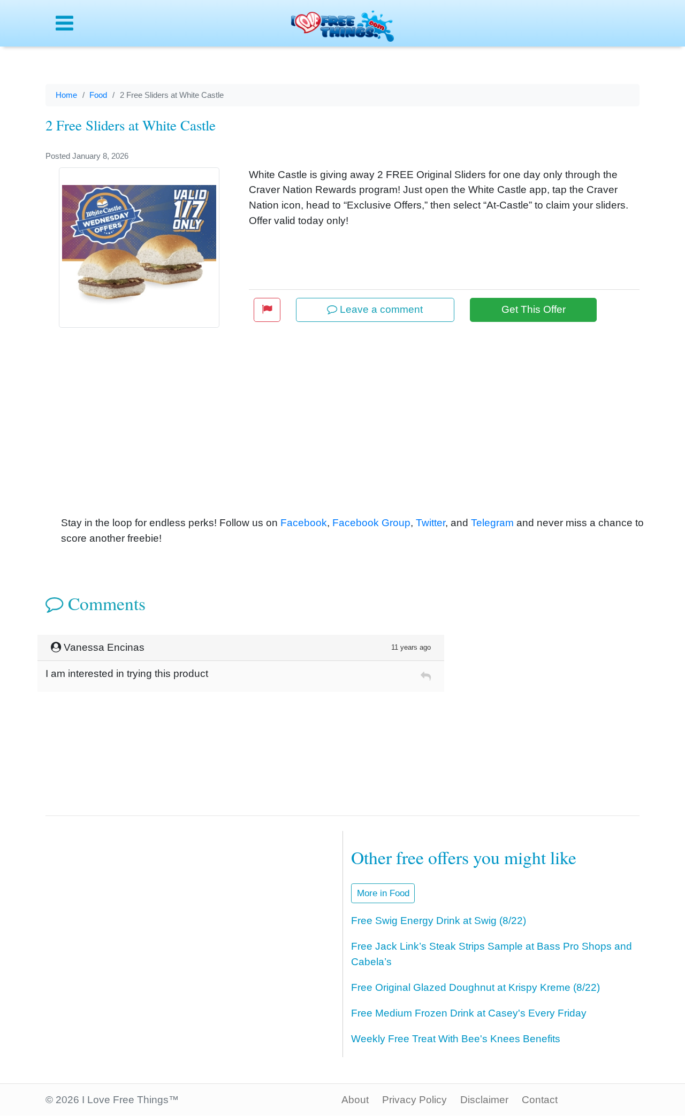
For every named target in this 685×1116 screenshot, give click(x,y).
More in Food (383, 893)
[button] (267, 310)
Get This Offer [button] (533, 309)
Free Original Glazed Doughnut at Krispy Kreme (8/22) (475, 987)
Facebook (303, 522)
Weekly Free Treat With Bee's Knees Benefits (455, 1038)
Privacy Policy (414, 1099)
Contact (540, 1099)
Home (66, 94)
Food (98, 94)
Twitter (430, 522)
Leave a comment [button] (380, 309)
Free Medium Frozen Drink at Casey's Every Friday (469, 1013)
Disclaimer (484, 1099)
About (355, 1099)
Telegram (492, 522)
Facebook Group (371, 522)
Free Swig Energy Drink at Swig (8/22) (438, 920)
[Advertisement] (358, 435)
